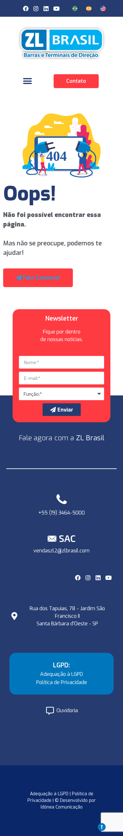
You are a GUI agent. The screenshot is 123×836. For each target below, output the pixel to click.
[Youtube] (56, 8)
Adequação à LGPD (61, 674)
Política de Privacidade (61, 682)
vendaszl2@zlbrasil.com (61, 550)
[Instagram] (36, 8)
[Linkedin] (46, 8)
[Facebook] (25, 8)
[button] (27, 81)
